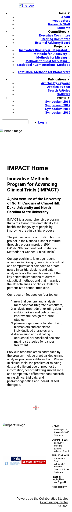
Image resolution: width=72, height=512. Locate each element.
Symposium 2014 (57, 109)
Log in (42, 122)
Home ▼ (64, 13)
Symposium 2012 (57, 105)
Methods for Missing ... (53, 57)
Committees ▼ (59, 31)
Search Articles (59, 90)
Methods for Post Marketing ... (48, 61)
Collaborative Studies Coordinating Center (54, 500)
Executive (59, 443)
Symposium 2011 (57, 101)
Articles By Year (58, 87)
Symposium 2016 (57, 112)
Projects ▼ (62, 46)
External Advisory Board (52, 42)
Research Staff (59, 24)
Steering (58, 446)
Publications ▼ (59, 79)
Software (63, 94)
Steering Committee (55, 39)
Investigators (60, 20)
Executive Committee (54, 35)
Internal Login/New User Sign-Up (59, 479)
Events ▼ (63, 98)
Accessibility (59, 486)
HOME (55, 426)
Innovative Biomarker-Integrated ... (44, 50)
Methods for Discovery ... (52, 54)
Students (63, 28)
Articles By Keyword (55, 83)
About (65, 17)
